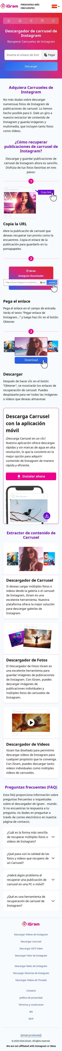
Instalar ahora (33, 476)
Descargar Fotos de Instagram (31, 955)
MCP (31, 1018)
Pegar (51, 55)
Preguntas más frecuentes (30, 6)
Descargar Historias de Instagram (31, 973)
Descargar (31, 66)
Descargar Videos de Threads (31, 980)
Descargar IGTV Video (31, 948)
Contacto (31, 990)
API (31, 1011)
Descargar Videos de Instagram (31, 934)
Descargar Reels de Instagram (31, 966)
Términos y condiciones (31, 1004)
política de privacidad (31, 997)
